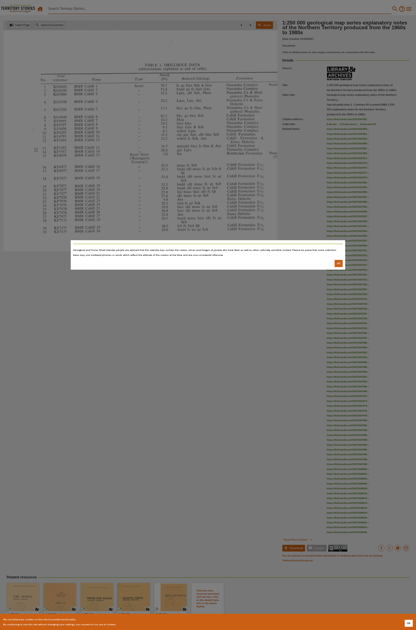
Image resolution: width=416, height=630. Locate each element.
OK (339, 263)
